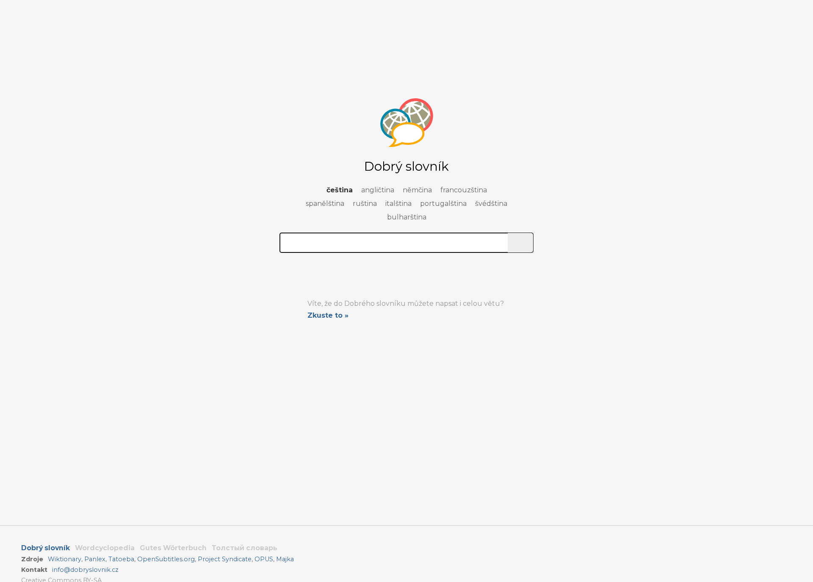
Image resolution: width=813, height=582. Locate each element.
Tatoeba (121, 559)
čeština (339, 190)
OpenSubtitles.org (166, 559)
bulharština (406, 217)
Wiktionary (64, 559)
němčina (417, 190)
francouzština (463, 190)
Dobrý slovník (45, 548)
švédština (491, 204)
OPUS (263, 559)
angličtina (377, 190)
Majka (285, 559)
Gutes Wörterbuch (173, 548)
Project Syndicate (225, 559)
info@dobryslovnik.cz (85, 570)
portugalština (443, 204)
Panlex (94, 559)
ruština (365, 204)
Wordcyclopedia (105, 548)
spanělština (325, 204)
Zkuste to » (327, 315)
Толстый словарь (244, 548)
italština (398, 204)
